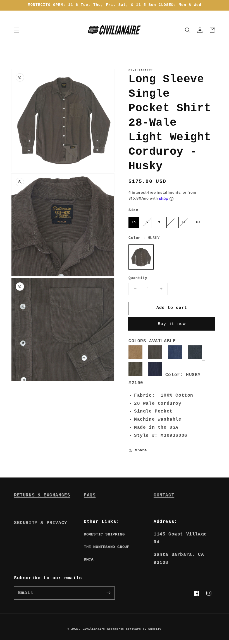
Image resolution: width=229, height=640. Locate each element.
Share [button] (141, 450)
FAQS (90, 495)
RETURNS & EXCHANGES (42, 495)
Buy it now (172, 324)
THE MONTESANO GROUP (106, 547)
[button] (17, 30)
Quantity (137, 278)
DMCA (88, 559)
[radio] (133, 222)
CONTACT (164, 495)
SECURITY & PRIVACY (40, 522)
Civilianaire (94, 629)
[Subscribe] (108, 593)
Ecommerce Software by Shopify (134, 629)
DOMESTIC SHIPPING (104, 534)
